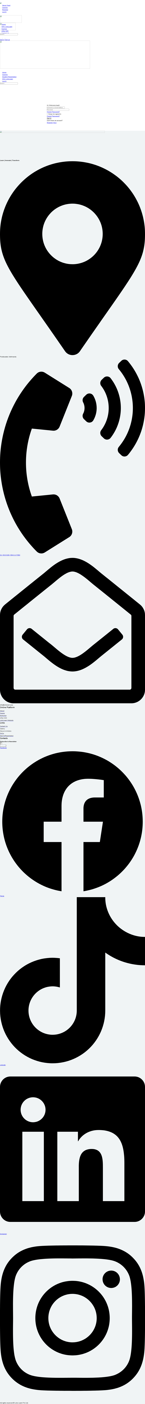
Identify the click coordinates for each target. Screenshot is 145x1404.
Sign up (7, 40)
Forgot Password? (53, 112)
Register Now (52, 123)
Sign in (2, 40)
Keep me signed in (55, 114)
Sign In (49, 118)
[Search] (1, 32)
